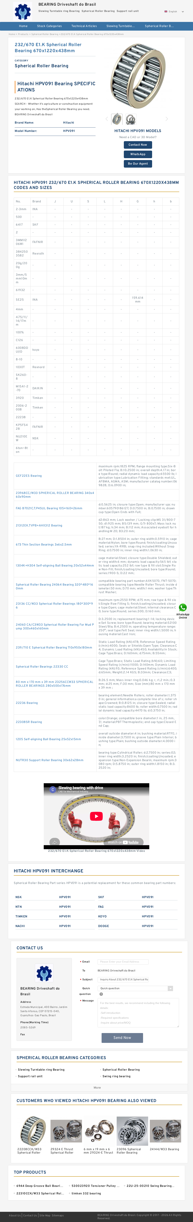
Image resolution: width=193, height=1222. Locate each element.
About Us (15, 1215)
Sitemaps (58, 1215)
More (97, 1088)
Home (23, 26)
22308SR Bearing (29, 722)
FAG (101, 907)
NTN (18, 907)
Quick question (85, 991)
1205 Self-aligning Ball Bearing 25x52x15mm (48, 739)
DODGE (103, 926)
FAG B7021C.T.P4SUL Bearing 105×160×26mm (49, 508)
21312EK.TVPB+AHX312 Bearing (39, 526)
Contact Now (138, 145)
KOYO (102, 917)
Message (87, 1001)
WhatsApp (137, 154)
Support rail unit (96, 38)
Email (85, 962)
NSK (18, 897)
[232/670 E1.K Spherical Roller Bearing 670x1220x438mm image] (138, 76)
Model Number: (26, 131)
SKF (101, 897)
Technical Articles (84, 26)
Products (23, 34)
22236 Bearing (27, 703)
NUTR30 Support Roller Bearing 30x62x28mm (49, 760)
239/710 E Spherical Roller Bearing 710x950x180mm (54, 648)
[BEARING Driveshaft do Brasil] (23, 10)
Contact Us (30, 1215)
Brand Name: (24, 123)
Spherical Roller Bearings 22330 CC (42, 667)
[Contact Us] (183, 611)
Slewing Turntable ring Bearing (123, 26)
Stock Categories (49, 26)
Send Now (122, 1037)
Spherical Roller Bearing (161, 26)
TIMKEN (21, 917)
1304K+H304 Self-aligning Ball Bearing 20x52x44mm (55, 566)
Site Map (44, 1215)
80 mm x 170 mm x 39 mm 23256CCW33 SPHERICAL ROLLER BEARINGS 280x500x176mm (54, 684)
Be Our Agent (138, 164)
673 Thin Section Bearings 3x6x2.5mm (44, 545)
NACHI (20, 926)
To (83, 970)
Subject (86, 980)
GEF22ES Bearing (29, 476)
